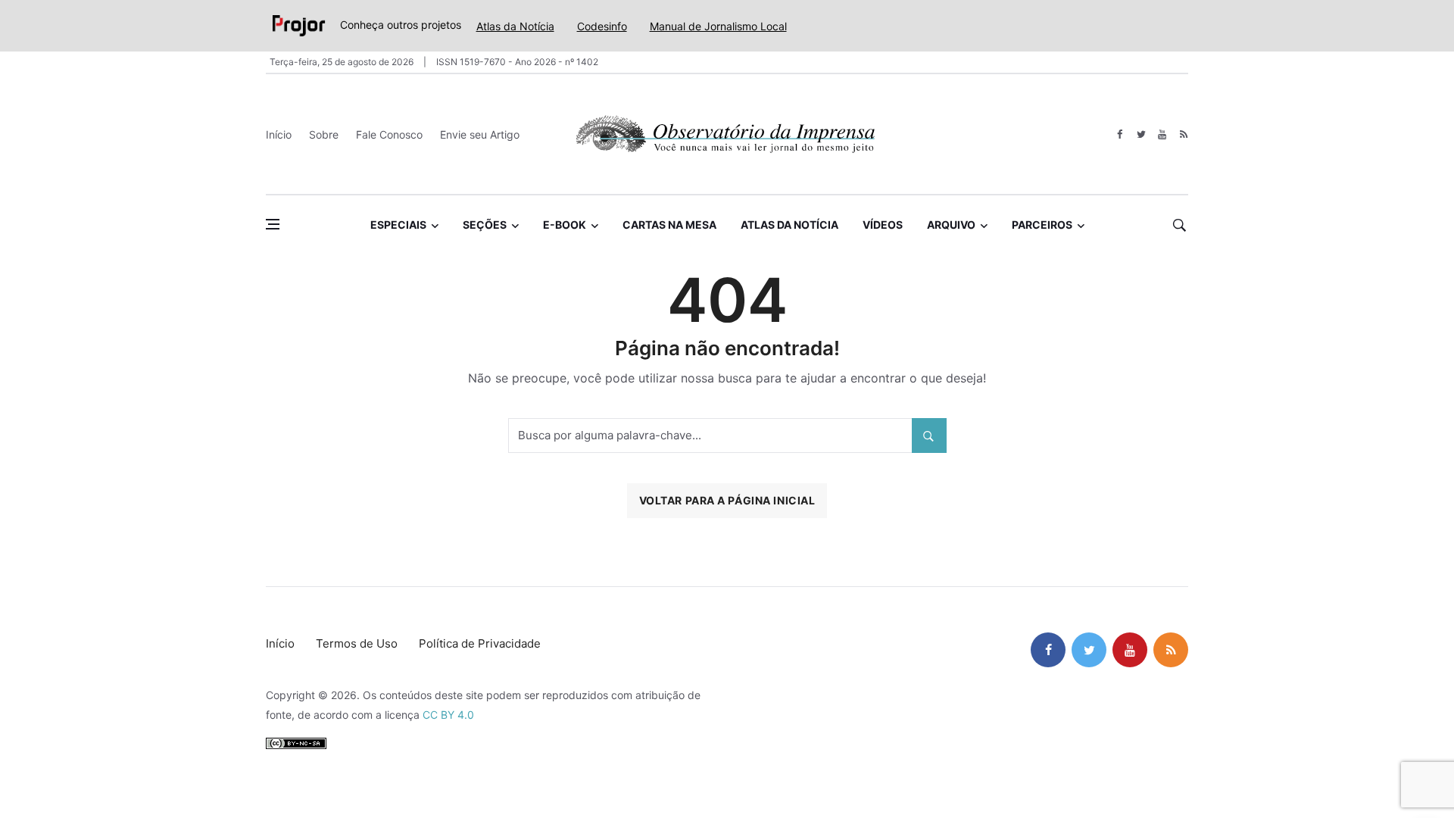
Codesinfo (602, 26)
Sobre (324, 134)
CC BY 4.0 (448, 714)
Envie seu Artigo (480, 134)
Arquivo (951, 224)
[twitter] (1141, 134)
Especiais (398, 224)
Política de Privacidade (480, 643)
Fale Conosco (389, 134)
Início (279, 134)
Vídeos (883, 224)
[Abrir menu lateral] (272, 224)
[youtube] (1162, 134)
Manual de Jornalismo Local (718, 26)
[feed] (1183, 134)
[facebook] (1120, 134)
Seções (485, 224)
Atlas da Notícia (515, 26)
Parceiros (1042, 224)
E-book (564, 224)
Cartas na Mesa (669, 224)
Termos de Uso (357, 643)
